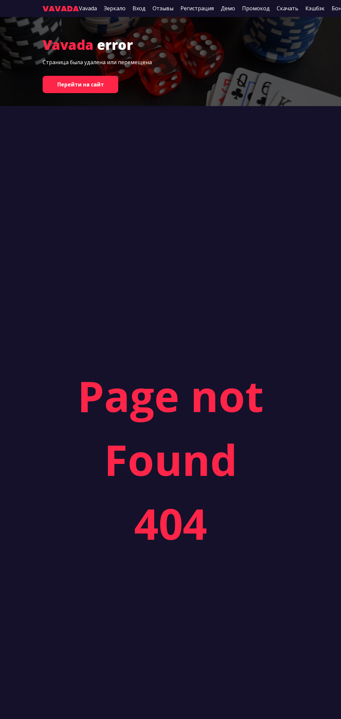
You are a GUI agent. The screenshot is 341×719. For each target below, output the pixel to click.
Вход (139, 8)
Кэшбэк (315, 8)
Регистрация (197, 8)
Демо (228, 8)
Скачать (287, 8)
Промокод (256, 8)
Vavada (88, 8)
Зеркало (115, 8)
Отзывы (163, 8)
